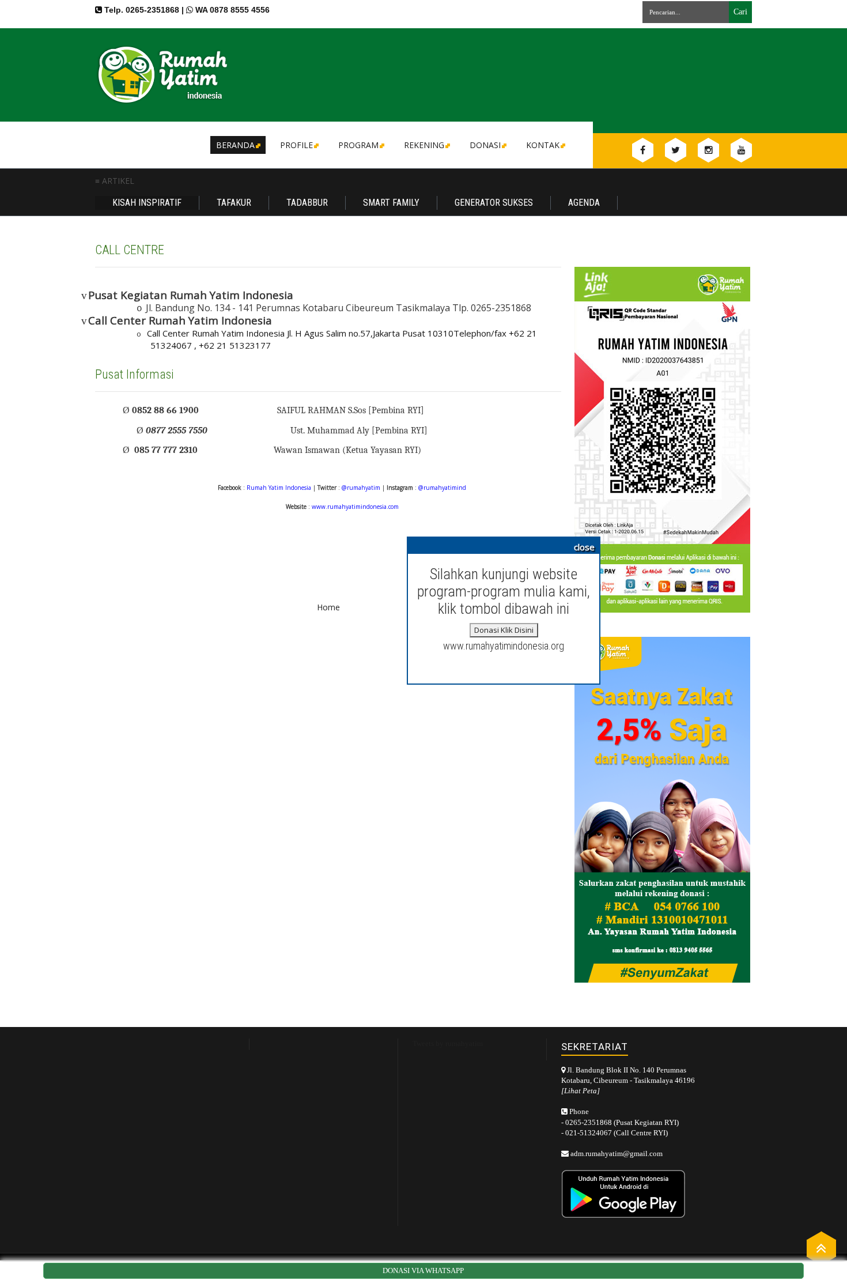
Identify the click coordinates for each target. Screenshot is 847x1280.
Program (358, 144)
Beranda (235, 144)
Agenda (584, 202)
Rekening (424, 144)
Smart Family (391, 202)
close (584, 547)
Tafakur (234, 202)
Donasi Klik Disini (504, 630)
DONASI (485, 144)
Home (328, 607)
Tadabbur (307, 202)
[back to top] (821, 1247)
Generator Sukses (494, 202)
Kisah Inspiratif (146, 202)
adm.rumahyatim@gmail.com (616, 1153)
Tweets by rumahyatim (448, 1043)
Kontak (542, 144)
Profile (296, 144)
